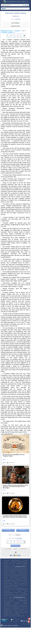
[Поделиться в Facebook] (11, 555)
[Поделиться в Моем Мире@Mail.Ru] (14, 555)
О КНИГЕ (15, 548)
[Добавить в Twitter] (18, 555)
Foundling (19, 538)
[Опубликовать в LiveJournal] (12, 555)
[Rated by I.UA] (14, 621)
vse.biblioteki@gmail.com (19, 597)
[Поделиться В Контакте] (19, 555)
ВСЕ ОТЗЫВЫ (7, 548)
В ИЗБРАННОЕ (23, 548)
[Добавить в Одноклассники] (16, 555)
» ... (21, 35)
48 (24, 35)
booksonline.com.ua (20, 566)
